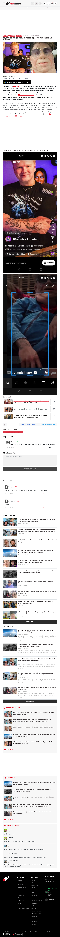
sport (33, 898)
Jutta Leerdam (36, 911)
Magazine (5, 35)
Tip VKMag (52, 900)
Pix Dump (40, 8)
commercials (36, 890)
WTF (10, 8)
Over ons (32, 931)
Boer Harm (19, 35)
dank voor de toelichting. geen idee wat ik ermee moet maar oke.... (25, 857)
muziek (34, 895)
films (33, 892)
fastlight (13, 441)
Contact (20, 880)
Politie (47, 8)
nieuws (34, 919)
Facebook (21, 895)
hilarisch (34, 903)
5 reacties (26, 554)
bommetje (12, 35)
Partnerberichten (23, 908)
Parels (34, 924)
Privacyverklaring (20, 931)
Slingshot (35, 921)
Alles (4, 8)
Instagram (21, 900)
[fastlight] (8, 442)
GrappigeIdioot (12, 853)
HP (8, 845)
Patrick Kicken (17, 116)
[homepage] (17, 3)
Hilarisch (25, 8)
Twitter (20, 898)
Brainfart (10, 830)
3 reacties (25, 585)
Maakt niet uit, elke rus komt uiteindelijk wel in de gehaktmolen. (24, 849)
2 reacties (26, 616)
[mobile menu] (4, 3)
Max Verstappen (37, 900)
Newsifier (51, 931)
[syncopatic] (6, 501)
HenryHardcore (13, 860)
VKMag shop (22, 890)
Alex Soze (35, 916)
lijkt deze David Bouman (26, 95)
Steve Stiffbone (35, 35)
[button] (48, 3)
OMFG (32, 8)
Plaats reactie (30, 469)
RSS (19, 892)
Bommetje (17, 8)
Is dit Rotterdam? (9, 834)
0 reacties (25, 523)
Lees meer (30, 622)
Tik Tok (20, 903)
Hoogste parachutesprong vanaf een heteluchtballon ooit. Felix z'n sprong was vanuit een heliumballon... (29, 865)
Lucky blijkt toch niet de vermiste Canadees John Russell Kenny (33, 727)
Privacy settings (22, 906)
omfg (33, 880)
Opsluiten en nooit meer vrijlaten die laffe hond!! (19, 841)
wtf (33, 906)
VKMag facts (22, 887)
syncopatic (11, 501)
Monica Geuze (36, 913)
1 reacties (25, 533)
